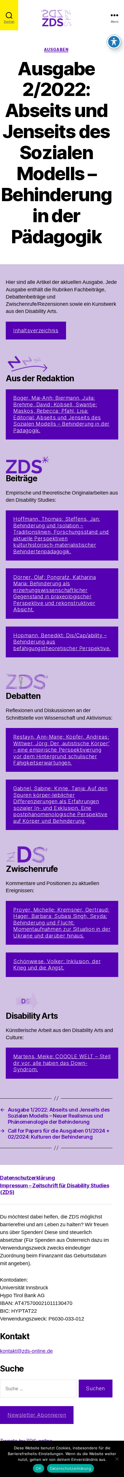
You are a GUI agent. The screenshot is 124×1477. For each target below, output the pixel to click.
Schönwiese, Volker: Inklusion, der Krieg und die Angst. (57, 964)
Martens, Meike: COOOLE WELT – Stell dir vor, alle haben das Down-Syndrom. (62, 1062)
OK (38, 1468)
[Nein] (117, 1459)
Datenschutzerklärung (27, 1178)
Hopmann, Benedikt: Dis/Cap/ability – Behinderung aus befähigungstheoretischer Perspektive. (62, 641)
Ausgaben (56, 49)
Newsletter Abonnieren (36, 1415)
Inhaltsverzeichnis (36, 330)
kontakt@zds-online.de (26, 1351)
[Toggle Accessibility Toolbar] (114, 42)
